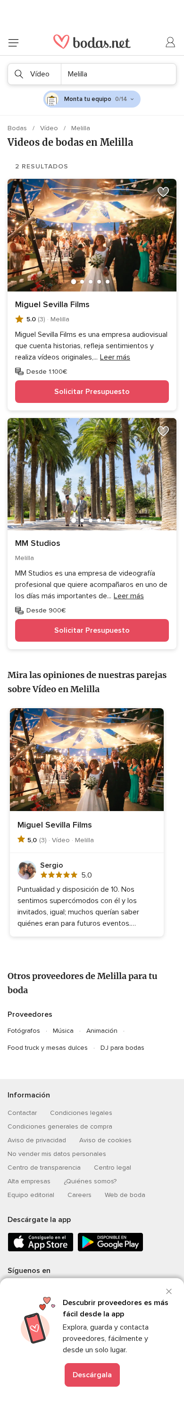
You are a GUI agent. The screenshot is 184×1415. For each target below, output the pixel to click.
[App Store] (41, 1250)
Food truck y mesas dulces (48, 1048)
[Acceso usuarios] (171, 42)
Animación (101, 1031)
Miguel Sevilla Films (52, 304)
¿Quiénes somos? (90, 1181)
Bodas (18, 128)
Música (63, 1031)
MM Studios (37, 543)
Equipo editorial (31, 1195)
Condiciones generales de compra (60, 1126)
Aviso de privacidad (37, 1140)
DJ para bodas (122, 1048)
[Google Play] (110, 1250)
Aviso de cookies (105, 1140)
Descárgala (92, 1375)
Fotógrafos (24, 1031)
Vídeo (50, 128)
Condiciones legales (81, 1113)
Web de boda (125, 1195)
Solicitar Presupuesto (92, 391)
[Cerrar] (168, 1291)
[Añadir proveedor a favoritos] (163, 192)
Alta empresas (29, 1181)
